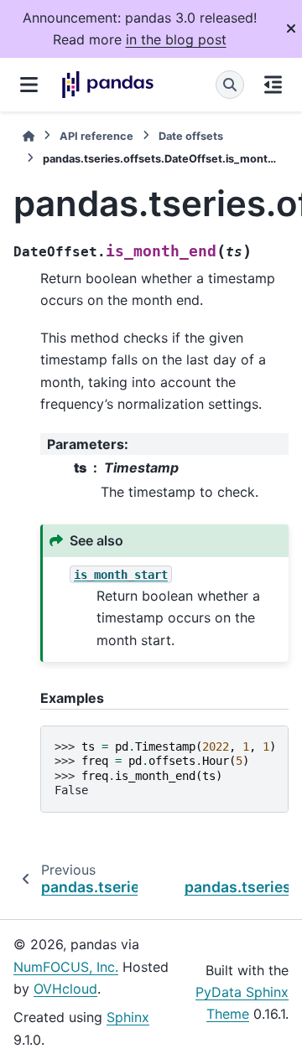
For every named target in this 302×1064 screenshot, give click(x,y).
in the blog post (176, 39)
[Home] (28, 136)
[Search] (230, 84)
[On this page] (273, 84)
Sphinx (128, 1017)
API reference (96, 136)
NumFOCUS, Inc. (65, 966)
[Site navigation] (28, 84)
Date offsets (191, 136)
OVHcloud (65, 988)
